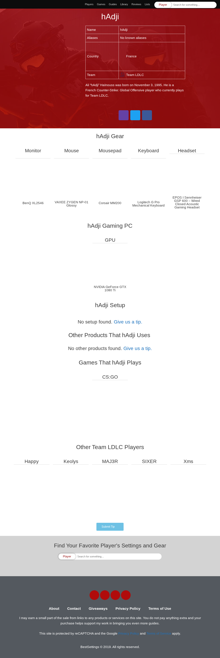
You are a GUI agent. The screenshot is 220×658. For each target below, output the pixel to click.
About (54, 608)
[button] (110, 527)
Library (124, 4)
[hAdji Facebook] (147, 115)
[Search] (213, 5)
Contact (74, 608)
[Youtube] (126, 595)
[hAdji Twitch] (124, 115)
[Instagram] (115, 595)
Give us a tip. (128, 322)
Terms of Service (158, 633)
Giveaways (98, 608)
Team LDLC (135, 75)
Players (89, 4)
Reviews (136, 4)
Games (101, 4)
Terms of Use (159, 608)
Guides (113, 4)
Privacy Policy (128, 608)
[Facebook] (94, 595)
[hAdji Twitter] (135, 115)
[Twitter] (105, 595)
